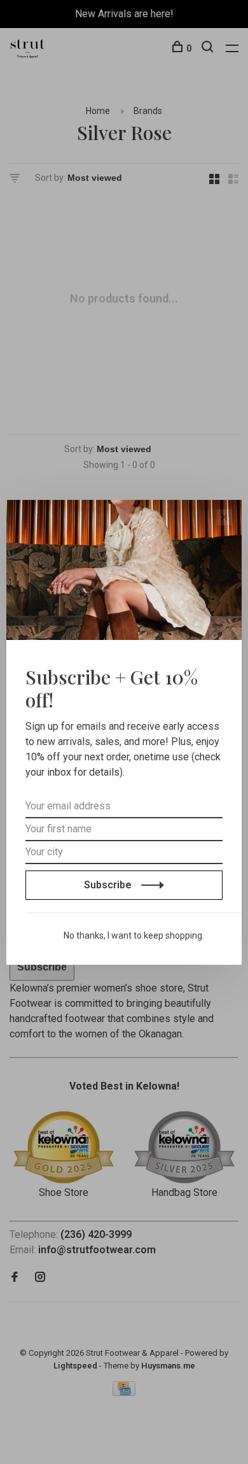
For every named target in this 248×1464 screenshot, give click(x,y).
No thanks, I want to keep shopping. (134, 935)
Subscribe (109, 885)
